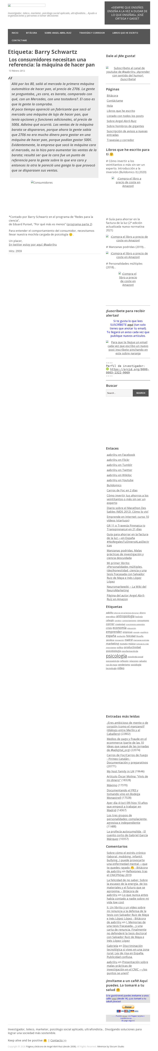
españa (111, 636)
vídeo (120, 668)
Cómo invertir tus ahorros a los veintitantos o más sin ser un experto (127, 499)
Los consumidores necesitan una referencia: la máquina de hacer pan (52, 62)
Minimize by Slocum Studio (110, 1046)
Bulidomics (114, 485)
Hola (110, 106)
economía (120, 628)
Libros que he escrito (125, 32)
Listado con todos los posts (125, 116)
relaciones (133, 661)
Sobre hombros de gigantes (125, 126)
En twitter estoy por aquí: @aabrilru (33, 244)
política (120, 647)
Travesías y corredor (92, 32)
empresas (128, 632)
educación (131, 628)
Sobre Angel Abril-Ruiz (58, 32)
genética (110, 640)
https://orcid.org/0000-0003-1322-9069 (127, 371)
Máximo (112, 785)
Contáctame (19, 40)
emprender (114, 632)
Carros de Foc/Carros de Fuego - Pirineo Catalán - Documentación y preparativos (127, 758)
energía (136, 632)
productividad (132, 647)
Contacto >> (58, 1040)
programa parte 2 (79, 224)
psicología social (135, 656)
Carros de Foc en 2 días (122, 490)
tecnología (111, 668)
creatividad (120, 624)
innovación (119, 640)
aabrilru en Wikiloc (119, 475)
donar (124, 1016)
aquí (114, 998)
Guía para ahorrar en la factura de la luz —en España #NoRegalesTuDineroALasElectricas (128, 539)
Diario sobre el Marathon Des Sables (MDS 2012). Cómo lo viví (127, 509)
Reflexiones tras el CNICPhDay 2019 (127, 873)
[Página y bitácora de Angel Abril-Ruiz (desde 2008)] (26, 4)
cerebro (118, 620)
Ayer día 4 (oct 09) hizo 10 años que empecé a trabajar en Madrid (127, 806)
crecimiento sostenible (135, 624)
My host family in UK (120, 771)
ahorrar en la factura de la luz (126, 613)
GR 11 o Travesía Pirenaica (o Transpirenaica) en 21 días (126, 527)
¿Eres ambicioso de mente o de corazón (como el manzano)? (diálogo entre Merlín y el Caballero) (127, 728)
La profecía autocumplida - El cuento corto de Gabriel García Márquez (127, 835)
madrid (129, 640)
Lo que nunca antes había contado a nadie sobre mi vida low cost (128, 898)
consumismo (143, 620)
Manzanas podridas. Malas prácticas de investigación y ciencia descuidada (125, 554)
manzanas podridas (141, 640)
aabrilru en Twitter (119, 470)
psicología (116, 656)
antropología (125, 616)
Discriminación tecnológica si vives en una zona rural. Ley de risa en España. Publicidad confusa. (128, 951)
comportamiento (129, 620)
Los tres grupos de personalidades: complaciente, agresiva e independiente (127, 819)
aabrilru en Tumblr (119, 465)
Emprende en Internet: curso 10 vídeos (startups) (128, 518)
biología (139, 616)
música (131, 643)
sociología (136, 664)
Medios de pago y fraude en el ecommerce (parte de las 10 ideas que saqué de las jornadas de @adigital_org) (128, 744)
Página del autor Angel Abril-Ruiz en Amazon (126, 597)
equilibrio (144, 632)
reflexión (124, 661)
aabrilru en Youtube (120, 480)
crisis (109, 628)
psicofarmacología (130, 651)
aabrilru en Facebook (121, 455)
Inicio (15, 32)
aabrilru (109, 612)
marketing (112, 643)
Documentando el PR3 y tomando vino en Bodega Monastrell (123, 794)
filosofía (139, 636)
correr (110, 624)
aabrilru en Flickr (118, 460)
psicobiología (113, 651)
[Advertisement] (132, 420)
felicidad (130, 636)
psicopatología (112, 661)
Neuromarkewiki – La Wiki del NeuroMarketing (126, 588)
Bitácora (31, 32)
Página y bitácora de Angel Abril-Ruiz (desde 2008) (51, 1046)
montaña (124, 643)
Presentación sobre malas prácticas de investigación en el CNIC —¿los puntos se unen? (127, 967)
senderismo (124, 664)
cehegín (110, 620)
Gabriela (112, 946)
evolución (121, 636)
